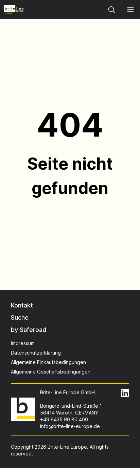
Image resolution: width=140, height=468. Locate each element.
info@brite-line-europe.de (70, 426)
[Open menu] (130, 9)
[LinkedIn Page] (125, 393)
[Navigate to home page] (13, 9)
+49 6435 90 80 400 (64, 419)
